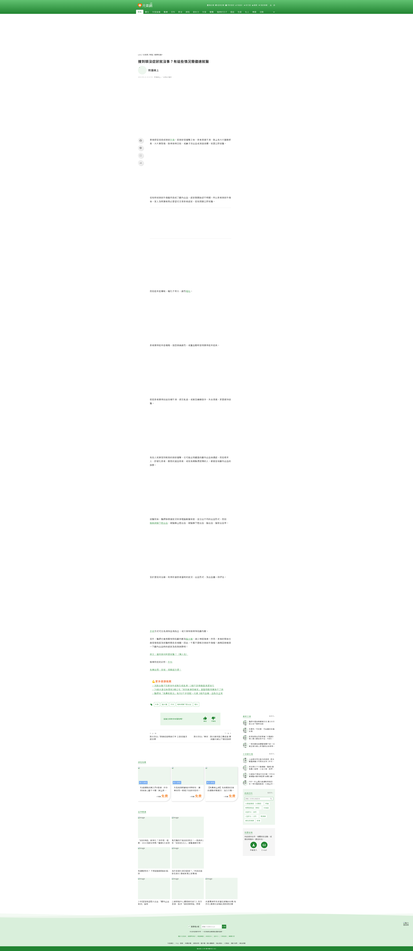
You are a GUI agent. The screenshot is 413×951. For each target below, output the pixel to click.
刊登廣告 (171, 943)
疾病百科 (209, 936)
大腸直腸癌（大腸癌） (254, 803)
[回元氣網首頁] (147, 5)
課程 (188, 11)
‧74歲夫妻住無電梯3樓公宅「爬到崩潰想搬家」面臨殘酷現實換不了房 (188, 689)
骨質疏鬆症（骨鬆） (253, 808)
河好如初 (230, 5)
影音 (180, 11)
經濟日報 (220, 5)
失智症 (266, 808)
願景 (255, 5)
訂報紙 (227, 943)
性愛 (240, 11)
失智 (204, 11)
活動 (262, 11)
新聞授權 (188, 943)
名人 (247, 11)
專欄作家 (232, 936)
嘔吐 (188, 291)
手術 (152, 631)
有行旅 (248, 5)
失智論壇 (156, 11)
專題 (254, 11)
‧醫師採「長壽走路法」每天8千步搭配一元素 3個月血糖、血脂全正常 (187, 693)
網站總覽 (242, 943)
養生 (147, 11)
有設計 (240, 5)
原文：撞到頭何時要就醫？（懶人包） (169, 654)
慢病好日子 (222, 11)
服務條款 (196, 943)
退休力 (196, 11)
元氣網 (145, 54)
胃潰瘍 (263, 816)
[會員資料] (270, 5)
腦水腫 (189, 638)
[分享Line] (140, 148)
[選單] (274, 5)
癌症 (232, 11)
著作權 (203, 943)
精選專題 (201, 936)
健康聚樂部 (191, 936)
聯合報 (211, 5)
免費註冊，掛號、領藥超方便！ (165, 669)
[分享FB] (140, 140)
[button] (274, 12)
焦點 (140, 11)
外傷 (172, 139)
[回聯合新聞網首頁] (140, 5)
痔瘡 (267, 803)
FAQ (177, 943)
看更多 (271, 716)
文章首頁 (224, 936)
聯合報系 (219, 943)
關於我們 (234, 943)
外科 (170, 661)
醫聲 (212, 11)
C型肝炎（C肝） (251, 816)
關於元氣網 (182, 936)
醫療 (166, 11)
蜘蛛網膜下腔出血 (159, 522)
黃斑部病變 (249, 820)
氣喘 (258, 820)
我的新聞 (263, 5)
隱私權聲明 (210, 943)
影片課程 (143, 782)
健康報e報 (195, 926)
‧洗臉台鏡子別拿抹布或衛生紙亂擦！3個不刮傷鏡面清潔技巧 (183, 685)
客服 (181, 943)
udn (139, 54)
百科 (173, 11)
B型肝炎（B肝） (251, 812)
